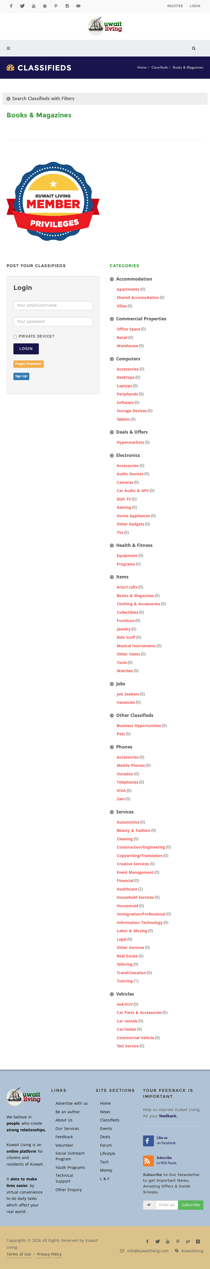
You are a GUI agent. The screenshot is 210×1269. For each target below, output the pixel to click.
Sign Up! (21, 376)
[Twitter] (23, 6)
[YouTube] (34, 6)
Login (195, 6)
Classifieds (159, 67)
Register (175, 6)
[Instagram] (68, 6)
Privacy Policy (49, 1254)
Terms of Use (19, 1254)
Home (142, 67)
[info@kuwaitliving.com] (79, 6)
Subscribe (191, 1205)
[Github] (45, 6)
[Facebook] (12, 6)
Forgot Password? (28, 364)
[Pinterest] (56, 6)
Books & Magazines (188, 67)
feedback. (168, 1116)
